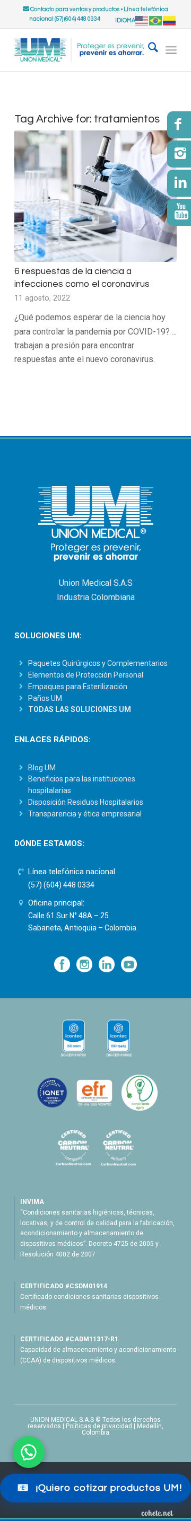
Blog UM (42, 767)
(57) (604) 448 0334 (61, 885)
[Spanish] (170, 20)
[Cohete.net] (157, 1512)
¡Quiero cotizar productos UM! (99, 1488)
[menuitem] (147, 50)
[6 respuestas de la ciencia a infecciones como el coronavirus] (95, 195)
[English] (142, 20)
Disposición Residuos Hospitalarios (85, 802)
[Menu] (171, 50)
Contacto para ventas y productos (74, 9)
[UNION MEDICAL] (79, 50)
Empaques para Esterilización (77, 686)
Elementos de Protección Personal (85, 675)
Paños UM (45, 698)
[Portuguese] (156, 20)
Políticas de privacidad (99, 1426)
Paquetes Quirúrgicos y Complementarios (98, 663)
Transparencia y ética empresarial (85, 814)
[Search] (147, 50)
